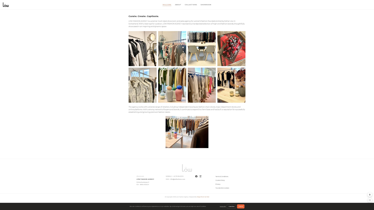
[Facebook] (196, 176)
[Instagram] (200, 176)
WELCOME (167, 4)
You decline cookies (222, 188)
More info (223, 206)
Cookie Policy (220, 180)
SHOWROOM (206, 4)
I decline (231, 206)
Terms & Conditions (222, 176)
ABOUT (178, 4)
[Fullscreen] (370, 200)
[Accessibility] (370, 194)
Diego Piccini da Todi (203, 197)
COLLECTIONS (191, 4)
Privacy (218, 184)
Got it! (241, 206)
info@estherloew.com (177, 179)
